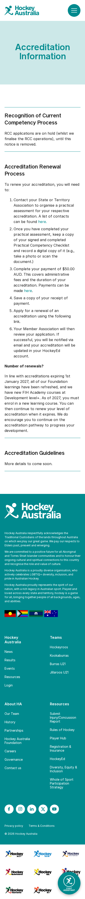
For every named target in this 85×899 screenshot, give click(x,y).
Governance (14, 759)
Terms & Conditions (42, 825)
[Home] (26, 10)
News (9, 652)
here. (42, 221)
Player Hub (58, 738)
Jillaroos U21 (59, 672)
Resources (12, 677)
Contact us (13, 768)
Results (10, 660)
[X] (43, 809)
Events (10, 668)
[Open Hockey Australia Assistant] (69, 883)
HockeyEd (57, 759)
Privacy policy (14, 825)
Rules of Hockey (62, 730)
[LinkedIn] (31, 809)
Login (9, 685)
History (10, 722)
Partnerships (14, 730)
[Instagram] (20, 809)
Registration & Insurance (60, 748)
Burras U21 (58, 664)
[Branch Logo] (14, 853)
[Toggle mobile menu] (74, 10)
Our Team (12, 714)
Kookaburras (59, 655)
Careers (10, 751)
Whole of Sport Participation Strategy (61, 783)
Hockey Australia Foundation (17, 741)
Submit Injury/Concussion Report (63, 717)
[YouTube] (54, 809)
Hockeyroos (59, 647)
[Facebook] (9, 809)
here (28, 290)
